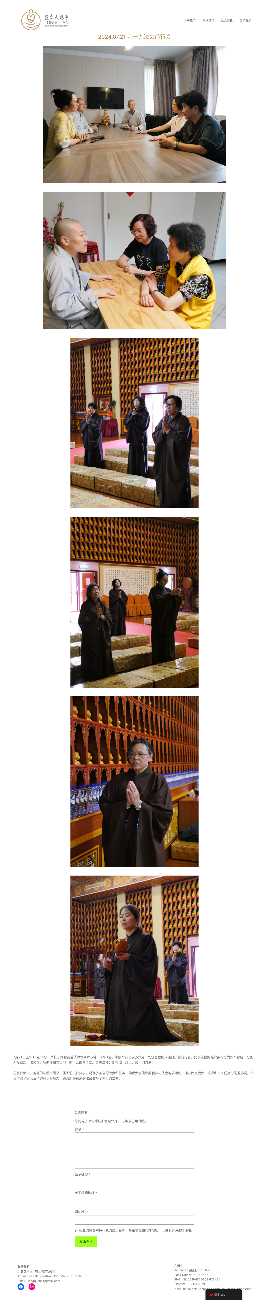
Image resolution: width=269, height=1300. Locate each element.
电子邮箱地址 (86, 1193)
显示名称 (82, 1174)
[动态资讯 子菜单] (234, 21)
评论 (79, 1129)
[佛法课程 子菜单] (216, 21)
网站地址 (81, 1212)
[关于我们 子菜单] (197, 21)
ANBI (193, 1270)
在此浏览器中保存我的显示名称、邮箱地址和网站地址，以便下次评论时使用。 (136, 1230)
